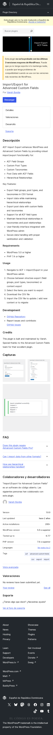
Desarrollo (11, 124)
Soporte (9, 131)
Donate (33, 657)
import (46, 559)
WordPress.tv (11, 662)
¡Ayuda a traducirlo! (37, 22)
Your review (8, 587)
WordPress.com (12, 671)
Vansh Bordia (13, 92)
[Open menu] (48, 4)
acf (26, 554)
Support (7, 653)
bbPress (8, 680)
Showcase (33, 625)
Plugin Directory (10, 12)
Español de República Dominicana (26, 698)
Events (31, 653)
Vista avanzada (10, 567)
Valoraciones (12, 117)
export (39, 559)
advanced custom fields (39, 554)
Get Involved (34, 648)
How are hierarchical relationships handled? (14, 465)
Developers (8, 657)
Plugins (31, 634)
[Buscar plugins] (31, 31)
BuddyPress (10, 685)
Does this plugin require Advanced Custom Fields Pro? (18, 446)
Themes (32, 629)
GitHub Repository (16, 316)
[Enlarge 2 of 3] (46, 363)
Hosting (6, 634)
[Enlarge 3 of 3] (46, 387)
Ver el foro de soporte (14, 608)
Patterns (32, 639)
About (6, 625)
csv (32, 559)
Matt (6, 676)
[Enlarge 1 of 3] (21, 363)
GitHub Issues (14, 324)
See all (47, 587)
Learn (5, 648)
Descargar (9, 100)
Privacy (6, 639)
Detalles (10, 110)
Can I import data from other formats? (22, 456)
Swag (32, 662)
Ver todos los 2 (44, 548)
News (5, 629)
